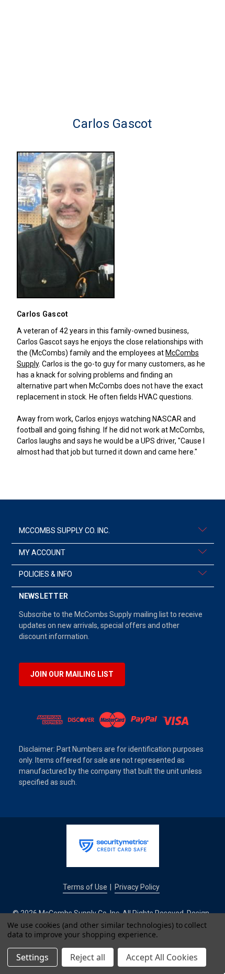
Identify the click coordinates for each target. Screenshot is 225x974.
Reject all (87, 957)
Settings (32, 957)
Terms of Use (85, 887)
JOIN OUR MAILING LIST (72, 674)
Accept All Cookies (162, 957)
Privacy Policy (137, 887)
